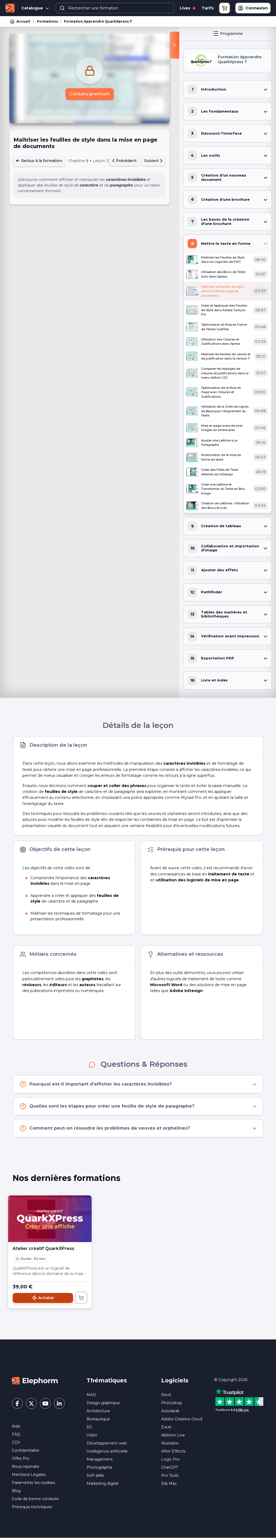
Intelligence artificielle (107, 1451)
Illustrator (170, 1443)
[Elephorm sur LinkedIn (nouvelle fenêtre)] (59, 1403)
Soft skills (95, 1475)
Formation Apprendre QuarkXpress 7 (98, 21)
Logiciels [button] (174, 1380)
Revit (166, 1394)
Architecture (98, 1410)
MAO (91, 1394)
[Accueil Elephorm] (35, 1380)
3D (89, 1427)
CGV (16, 1442)
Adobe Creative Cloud (181, 1419)
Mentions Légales (29, 1474)
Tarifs (208, 8)
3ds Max (169, 1483)
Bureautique (98, 1419)
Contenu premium (90, 93)
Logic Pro (170, 1459)
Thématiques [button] (107, 1380)
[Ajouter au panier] (81, 1298)
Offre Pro (20, 1458)
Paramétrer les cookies (33, 1482)
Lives (185, 8)
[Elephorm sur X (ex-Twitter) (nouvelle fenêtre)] (31, 1403)
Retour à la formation (41, 160)
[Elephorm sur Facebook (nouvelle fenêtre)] (17, 1403)
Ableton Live (173, 1435)
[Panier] (224, 8)
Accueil (23, 21)
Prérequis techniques (32, 1506)
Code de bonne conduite (35, 1498)
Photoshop (171, 1402)
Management (100, 1459)
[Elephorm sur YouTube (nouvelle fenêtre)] (45, 1403)
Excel (166, 1427)
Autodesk (170, 1410)
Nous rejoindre (25, 1466)
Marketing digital (102, 1483)
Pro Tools (169, 1475)
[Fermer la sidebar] (174, 45)
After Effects (173, 1451)
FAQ (16, 1434)
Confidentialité (25, 1450)
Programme (231, 33)
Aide (16, 1426)
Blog (16, 1490)
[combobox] (115, 8)
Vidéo (92, 1435)
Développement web (107, 1443)
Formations (47, 21)
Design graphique (103, 1402)
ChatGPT (169, 1467)
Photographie (99, 1467)
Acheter (46, 1297)
